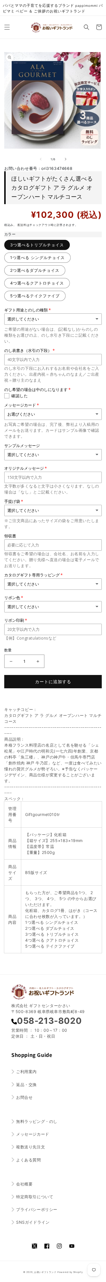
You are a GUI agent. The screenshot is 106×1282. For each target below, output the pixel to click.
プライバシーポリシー (36, 1209)
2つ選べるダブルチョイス (34, 270)
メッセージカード (32, 1134)
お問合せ (24, 1097)
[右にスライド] (65, 159)
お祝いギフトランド (45, 1272)
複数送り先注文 (30, 1146)
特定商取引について (34, 1196)
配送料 (22, 225)
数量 (8, 650)
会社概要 (24, 1183)
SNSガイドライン (32, 1222)
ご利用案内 (26, 1071)
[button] (7, 27)
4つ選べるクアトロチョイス (37, 283)
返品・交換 (26, 1084)
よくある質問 (28, 1159)
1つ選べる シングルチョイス (37, 257)
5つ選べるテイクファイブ (35, 295)
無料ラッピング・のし (36, 1121)
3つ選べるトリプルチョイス (37, 244)
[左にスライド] (40, 159)
